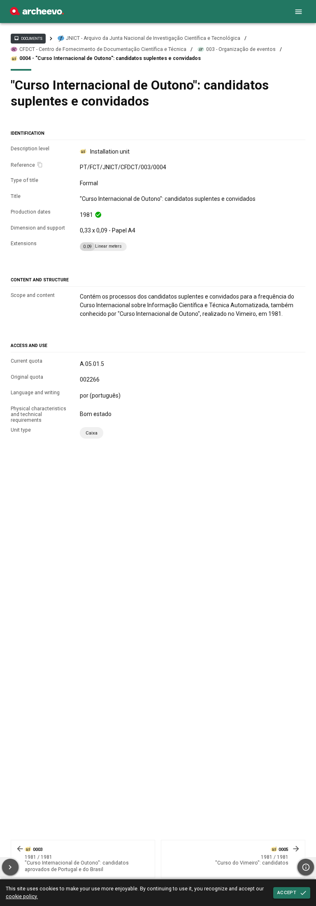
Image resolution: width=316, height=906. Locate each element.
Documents (28, 38)
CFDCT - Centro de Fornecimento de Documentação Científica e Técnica (102, 49)
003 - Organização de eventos (241, 49)
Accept (286, 892)
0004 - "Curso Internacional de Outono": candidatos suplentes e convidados (110, 58)
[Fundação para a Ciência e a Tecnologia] (37, 13)
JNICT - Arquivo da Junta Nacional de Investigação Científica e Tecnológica (153, 38)
